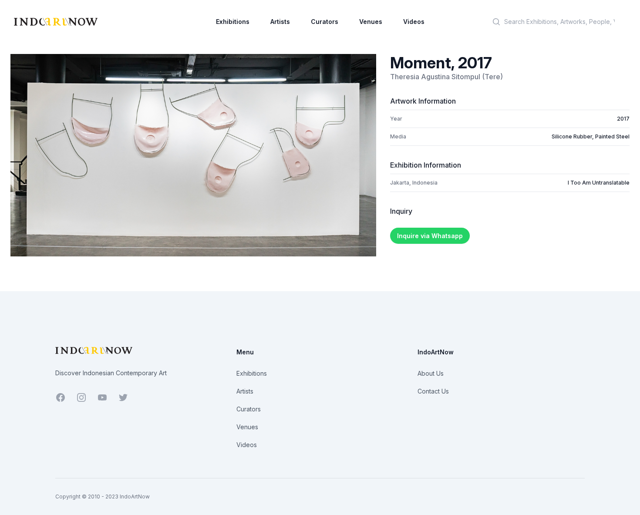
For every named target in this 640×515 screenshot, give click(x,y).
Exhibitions (232, 21)
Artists (280, 21)
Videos (413, 21)
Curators (324, 21)
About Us (431, 373)
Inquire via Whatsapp (430, 235)
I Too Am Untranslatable (599, 182)
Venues (370, 21)
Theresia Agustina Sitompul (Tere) (446, 76)
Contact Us (433, 391)
